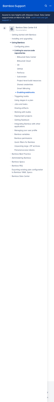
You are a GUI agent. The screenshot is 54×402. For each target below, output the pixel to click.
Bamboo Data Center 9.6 (26, 27)
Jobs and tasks (20, 104)
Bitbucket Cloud (24, 61)
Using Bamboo (18, 42)
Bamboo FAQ (17, 166)
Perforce (20, 73)
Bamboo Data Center (21, 176)
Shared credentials (25, 84)
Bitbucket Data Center (26, 57)
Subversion (21, 76)
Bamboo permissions (23, 138)
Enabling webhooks (26, 92)
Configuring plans (21, 46)
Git (18, 65)
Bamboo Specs (18, 162)
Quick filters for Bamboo (24, 142)
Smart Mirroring (23, 88)
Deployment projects (23, 116)
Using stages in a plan (23, 100)
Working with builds (22, 112)
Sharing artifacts (21, 108)
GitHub (20, 69)
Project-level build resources (29, 80)
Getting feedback (21, 120)
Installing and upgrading (22, 38)
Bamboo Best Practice (21, 154)
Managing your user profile (25, 130)
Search (46, 6)
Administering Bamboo (21, 158)
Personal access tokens (24, 150)
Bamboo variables (22, 134)
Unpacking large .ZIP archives (27, 146)
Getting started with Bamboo (24, 35)
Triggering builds (21, 96)
